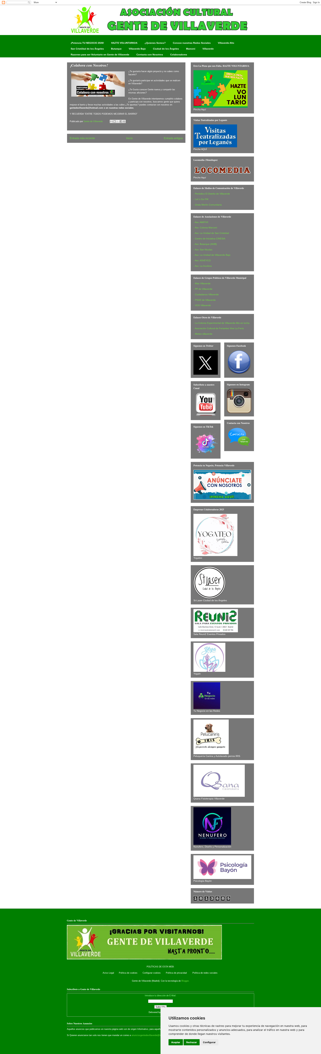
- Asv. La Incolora (202, 266)
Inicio (129, 138)
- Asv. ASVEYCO (202, 260)
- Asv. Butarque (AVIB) (205, 244)
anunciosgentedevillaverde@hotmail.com (151, 1035)
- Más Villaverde (201, 283)
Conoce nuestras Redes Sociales (192, 43)
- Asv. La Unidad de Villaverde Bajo (211, 255)
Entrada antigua (173, 138)
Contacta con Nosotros (149, 54)
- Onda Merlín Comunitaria (207, 204)
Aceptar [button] (175, 1042)
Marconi (190, 48)
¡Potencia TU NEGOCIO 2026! (87, 43)
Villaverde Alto (226, 43)
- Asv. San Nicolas (202, 249)
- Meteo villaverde (202, 333)
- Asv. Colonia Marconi (205, 227)
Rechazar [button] (191, 1042)
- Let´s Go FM (200, 199)
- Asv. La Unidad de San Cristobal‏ (211, 233)
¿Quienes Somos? (155, 43)
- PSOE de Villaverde (204, 300)
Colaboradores (178, 54)
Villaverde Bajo (137, 48)
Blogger (185, 981)
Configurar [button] (209, 1042)
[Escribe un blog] (114, 121)
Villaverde (208, 48)
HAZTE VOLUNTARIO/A (124, 43)
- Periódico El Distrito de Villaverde (211, 193)
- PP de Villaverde (202, 289)
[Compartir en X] (117, 121)
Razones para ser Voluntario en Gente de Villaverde (100, 54)
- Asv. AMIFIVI (200, 222)
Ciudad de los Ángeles (166, 48)
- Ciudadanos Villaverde (206, 294)
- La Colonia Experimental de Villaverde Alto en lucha (221, 323)
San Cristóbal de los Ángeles (87, 48)
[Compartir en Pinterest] (124, 121)
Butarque (116, 48)
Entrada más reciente (82, 138)
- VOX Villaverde (202, 305)
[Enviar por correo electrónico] (111, 121)
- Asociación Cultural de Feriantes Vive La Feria (218, 328)
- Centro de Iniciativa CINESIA (209, 238)
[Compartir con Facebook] (121, 121)
